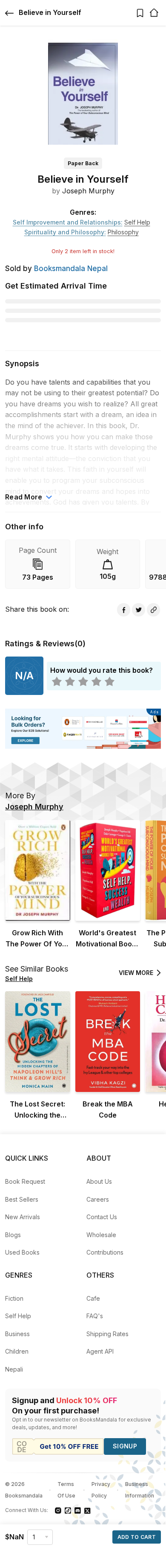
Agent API (100, 1351)
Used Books (22, 1252)
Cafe (93, 1298)
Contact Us (101, 1216)
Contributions (104, 1252)
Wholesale (101, 1234)
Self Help (18, 1315)
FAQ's (94, 1315)
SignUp (125, 1446)
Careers (97, 1199)
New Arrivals (22, 1216)
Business (17, 1333)
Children (17, 1351)
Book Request (25, 1181)
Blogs (13, 1234)
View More (136, 972)
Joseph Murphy (88, 191)
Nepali (14, 1369)
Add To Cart (136, 1537)
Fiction (14, 1298)
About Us (99, 1181)
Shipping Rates (107, 1333)
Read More (24, 497)
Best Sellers (21, 1199)
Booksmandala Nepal (71, 268)
